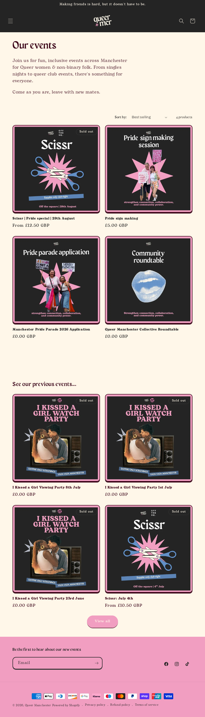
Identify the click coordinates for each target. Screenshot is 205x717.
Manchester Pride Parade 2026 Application (51, 329)
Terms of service (146, 705)
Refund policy (120, 705)
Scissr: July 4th (119, 598)
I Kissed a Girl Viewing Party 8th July (46, 487)
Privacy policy (95, 705)
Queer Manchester (38, 705)
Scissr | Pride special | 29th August (43, 218)
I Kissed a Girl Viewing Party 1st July (138, 487)
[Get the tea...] (96, 663)
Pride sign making (121, 218)
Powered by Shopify (66, 705)
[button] (10, 21)
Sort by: (120, 117)
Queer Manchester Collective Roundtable (142, 329)
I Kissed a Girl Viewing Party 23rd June (48, 598)
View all (102, 621)
